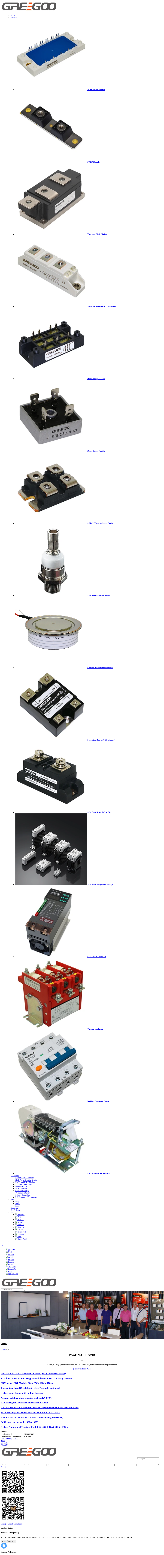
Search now (29, 1434)
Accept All (11, 1541)
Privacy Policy (6, 1439)
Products (14, 17)
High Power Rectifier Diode (26, 1180)
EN (12, 1212)
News (17, 1204)
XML (15, 1439)
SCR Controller (21, 1189)
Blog (12, 1199)
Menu (3, 1441)
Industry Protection (22, 1195)
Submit (3, 1467)
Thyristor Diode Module (24, 1184)
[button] (25, 1290)
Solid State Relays (22, 1191)
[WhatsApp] (82, 1482)
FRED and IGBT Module (25, 1182)
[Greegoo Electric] (29, 11)
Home (13, 15)
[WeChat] (82, 1509)
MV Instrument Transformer (26, 1197)
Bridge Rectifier (21, 1186)
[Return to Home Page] (82, 1369)
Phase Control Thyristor (24, 1178)
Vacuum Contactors (22, 1193)
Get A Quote (15, 1210)
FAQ (17, 1206)
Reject (4, 1541)
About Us (14, 1208)
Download (15, 1176)
